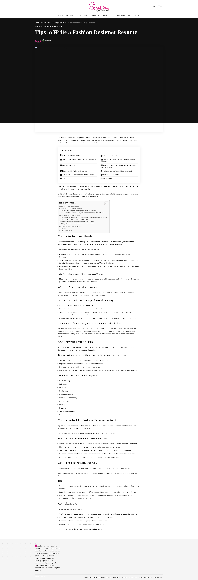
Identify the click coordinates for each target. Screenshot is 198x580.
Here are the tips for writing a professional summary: (80, 159)
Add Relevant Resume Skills (71, 165)
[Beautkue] (99, 7)
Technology (56, 26)
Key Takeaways (107, 178)
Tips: (64, 178)
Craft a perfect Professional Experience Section (118, 171)
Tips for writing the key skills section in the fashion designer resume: (118, 166)
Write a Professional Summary (112, 156)
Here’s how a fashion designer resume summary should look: (118, 161)
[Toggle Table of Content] (105, 203)
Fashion (47, 26)
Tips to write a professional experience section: (78, 175)
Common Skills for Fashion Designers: (75, 171)
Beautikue (39, 26)
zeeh (49, 40)
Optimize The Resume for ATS (112, 175)
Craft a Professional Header (71, 155)
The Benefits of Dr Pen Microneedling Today (84, 529)
